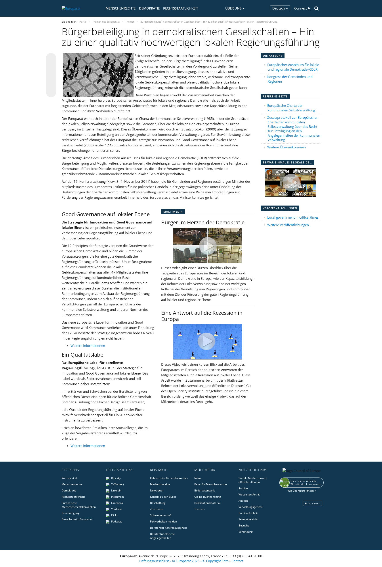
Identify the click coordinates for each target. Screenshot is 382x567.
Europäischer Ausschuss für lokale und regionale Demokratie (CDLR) (293, 67)
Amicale (243, 501)
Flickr (114, 515)
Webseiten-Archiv (249, 494)
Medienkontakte (160, 484)
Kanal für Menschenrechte (210, 484)
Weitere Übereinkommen (286, 147)
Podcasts (116, 521)
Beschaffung (158, 503)
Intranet (313, 503)
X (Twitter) (117, 484)
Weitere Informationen (88, 345)
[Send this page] (51, 92)
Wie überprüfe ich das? (302, 491)
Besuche (244, 525)
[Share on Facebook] (51, 75)
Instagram (117, 497)
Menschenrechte (121, 8)
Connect (300, 8)
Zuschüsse (156, 509)
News (197, 478)
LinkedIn (116, 490)
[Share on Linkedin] (51, 83)
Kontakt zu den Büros (163, 497)
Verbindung (246, 532)
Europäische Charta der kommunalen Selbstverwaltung (291, 107)
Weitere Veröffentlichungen (288, 225)
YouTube (116, 509)
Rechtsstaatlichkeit (180, 8)
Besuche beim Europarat (77, 519)
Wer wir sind (69, 478)
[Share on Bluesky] (51, 58)
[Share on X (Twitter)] (51, 67)
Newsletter (157, 490)
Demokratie (149, 8)
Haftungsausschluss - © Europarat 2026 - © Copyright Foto (184, 561)
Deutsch (279, 8)
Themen (199, 509)
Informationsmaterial (207, 503)
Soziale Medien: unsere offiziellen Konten (253, 480)
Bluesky (116, 478)
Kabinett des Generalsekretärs (169, 478)
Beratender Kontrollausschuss (168, 528)
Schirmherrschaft (161, 515)
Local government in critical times (293, 217)
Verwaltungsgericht (250, 507)
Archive (243, 488)
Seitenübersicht (248, 519)
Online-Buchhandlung (207, 497)
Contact (237, 561)
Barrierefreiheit (248, 513)
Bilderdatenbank (204, 490)
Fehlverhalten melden (163, 521)
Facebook (117, 503)
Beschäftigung (70, 513)
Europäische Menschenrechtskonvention (79, 505)
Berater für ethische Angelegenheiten (162, 536)
